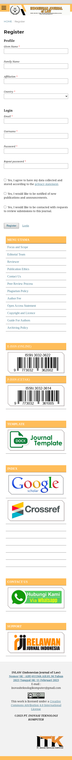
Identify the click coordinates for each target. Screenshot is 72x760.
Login (25, 225)
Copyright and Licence (21, 313)
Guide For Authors (18, 320)
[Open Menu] (4, 8)
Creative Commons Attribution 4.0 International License (36, 705)
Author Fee (14, 298)
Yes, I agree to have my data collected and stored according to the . (33, 182)
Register (11, 225)
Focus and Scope (17, 247)
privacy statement (46, 184)
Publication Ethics (18, 269)
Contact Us (14, 276)
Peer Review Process (20, 283)
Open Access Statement (21, 305)
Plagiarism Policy (17, 291)
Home (8, 21)
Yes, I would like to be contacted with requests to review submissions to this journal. (36, 209)
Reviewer (13, 261)
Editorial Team (16, 254)
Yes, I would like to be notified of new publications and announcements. (30, 195)
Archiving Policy (17, 327)
